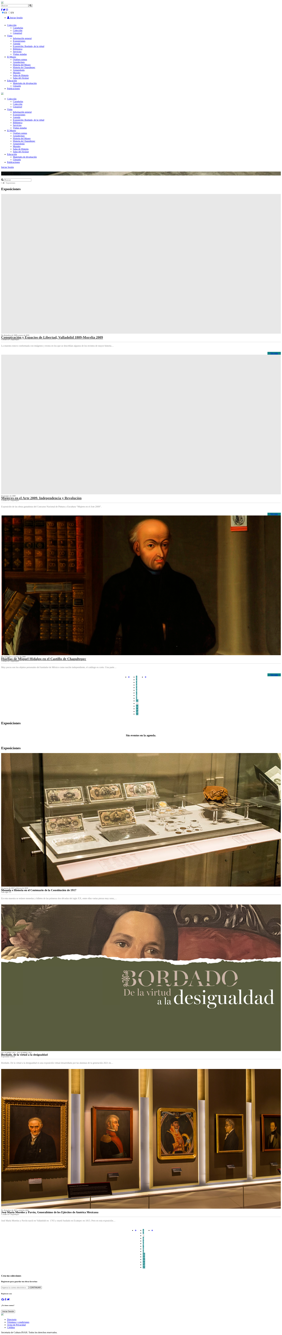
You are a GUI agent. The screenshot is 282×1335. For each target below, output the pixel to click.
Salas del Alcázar (21, 78)
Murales (16, 72)
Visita (9, 35)
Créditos (11, 1327)
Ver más (274, 353)
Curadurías (18, 28)
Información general (22, 38)
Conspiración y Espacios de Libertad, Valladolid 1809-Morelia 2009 (52, 337)
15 (137, 714)
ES (5, 12)
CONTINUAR (35, 1287)
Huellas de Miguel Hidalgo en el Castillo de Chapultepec (43, 659)
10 (137, 700)
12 (137, 706)
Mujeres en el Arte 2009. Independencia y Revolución (41, 498)
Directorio (11, 1319)
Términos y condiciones (18, 1322)
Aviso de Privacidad (16, 1325)
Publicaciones (13, 88)
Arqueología (19, 70)
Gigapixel (17, 33)
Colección (11, 25)
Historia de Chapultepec (24, 67)
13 (137, 708)
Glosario (17, 86)
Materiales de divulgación (25, 83)
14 (137, 711)
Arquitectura (19, 62)
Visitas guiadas (20, 54)
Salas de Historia (20, 75)
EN (12, 12)
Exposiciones (19, 41)
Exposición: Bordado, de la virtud (28, 46)
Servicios (17, 51)
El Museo (11, 57)
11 (137, 703)
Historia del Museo (22, 65)
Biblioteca (17, 49)
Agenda (16, 43)
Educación (12, 80)
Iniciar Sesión (16, 17)
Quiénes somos (20, 59)
